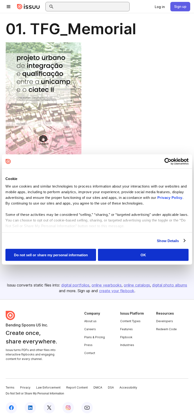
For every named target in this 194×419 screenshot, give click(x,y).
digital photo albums (169, 285)
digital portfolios (75, 285)
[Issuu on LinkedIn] (30, 407)
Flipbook (126, 337)
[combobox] (92, 6)
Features (126, 329)
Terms (10, 387)
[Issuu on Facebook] (11, 407)
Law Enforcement (48, 387)
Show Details (168, 241)
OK (143, 255)
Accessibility (128, 387)
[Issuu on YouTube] (87, 407)
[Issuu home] (28, 6)
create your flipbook (116, 290)
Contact (89, 353)
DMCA (97, 387)
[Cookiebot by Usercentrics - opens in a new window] (168, 161)
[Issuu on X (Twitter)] (49, 407)
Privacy (25, 387)
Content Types (130, 321)
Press (88, 345)
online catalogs (137, 285)
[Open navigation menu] (8, 6)
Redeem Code (166, 329)
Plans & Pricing (94, 337)
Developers (164, 321)
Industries (127, 345)
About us (90, 321)
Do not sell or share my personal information (51, 255)
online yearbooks (107, 285)
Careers (90, 329)
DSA (111, 387)
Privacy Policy (169, 197)
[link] (159, 6)
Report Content (77, 387)
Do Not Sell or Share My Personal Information (35, 393)
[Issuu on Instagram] (68, 407)
